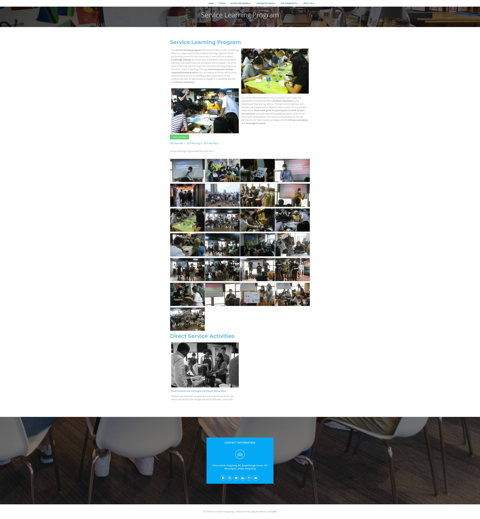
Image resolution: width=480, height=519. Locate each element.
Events (222, 3)
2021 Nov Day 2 (194, 143)
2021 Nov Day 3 (211, 143)
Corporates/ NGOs (265, 3)
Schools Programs (239, 3)
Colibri (274, 511)
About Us (307, 3)
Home (211, 3)
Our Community (288, 3)
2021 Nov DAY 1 (177, 143)
